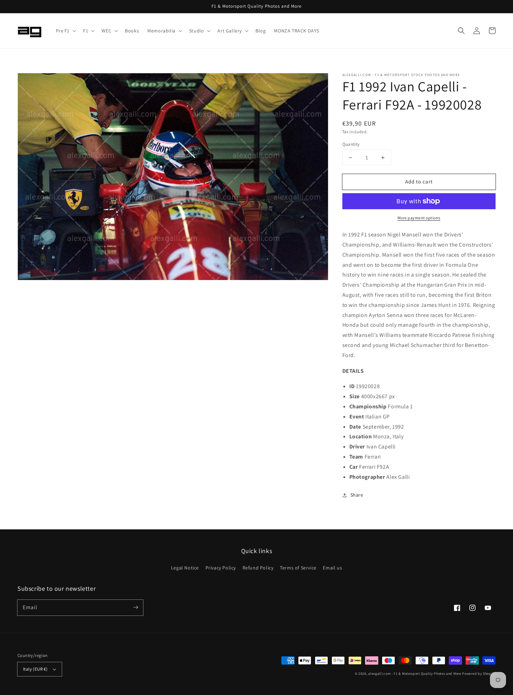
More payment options (418, 217)
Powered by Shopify (479, 673)
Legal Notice (185, 568)
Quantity (351, 144)
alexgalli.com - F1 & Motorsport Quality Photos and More (414, 673)
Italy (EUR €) (35, 669)
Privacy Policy (221, 568)
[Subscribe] (135, 607)
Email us (332, 568)
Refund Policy (258, 568)
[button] (65, 30)
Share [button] (356, 495)
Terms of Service (298, 568)
